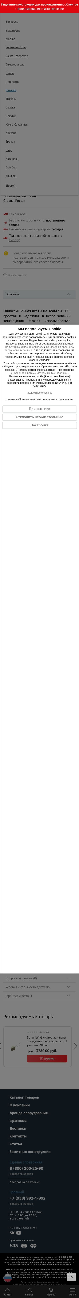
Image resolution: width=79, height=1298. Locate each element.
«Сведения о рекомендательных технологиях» (39, 373)
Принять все (39, 409)
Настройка (39, 425)
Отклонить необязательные (39, 417)
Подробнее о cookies (39, 392)
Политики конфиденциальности (24, 347)
